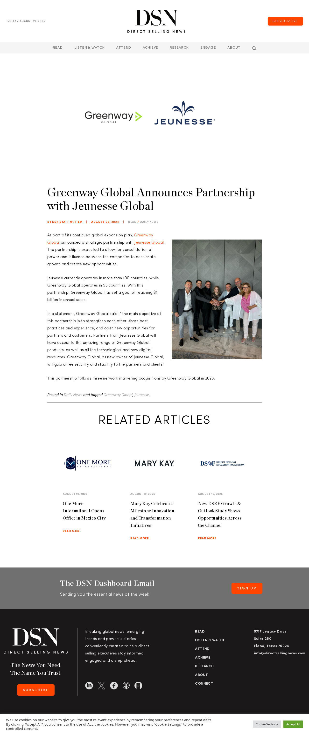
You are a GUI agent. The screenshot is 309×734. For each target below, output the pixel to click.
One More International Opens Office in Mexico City (84, 510)
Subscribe (285, 21)
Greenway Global (118, 394)
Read (58, 48)
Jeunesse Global (149, 243)
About (233, 48)
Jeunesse (141, 394)
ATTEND (123, 48)
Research (179, 48)
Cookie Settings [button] (267, 724)
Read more (72, 531)
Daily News (149, 222)
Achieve (150, 48)
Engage (208, 48)
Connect (204, 684)
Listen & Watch (89, 48)
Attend (202, 649)
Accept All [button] (293, 724)
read (132, 222)
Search (254, 48)
